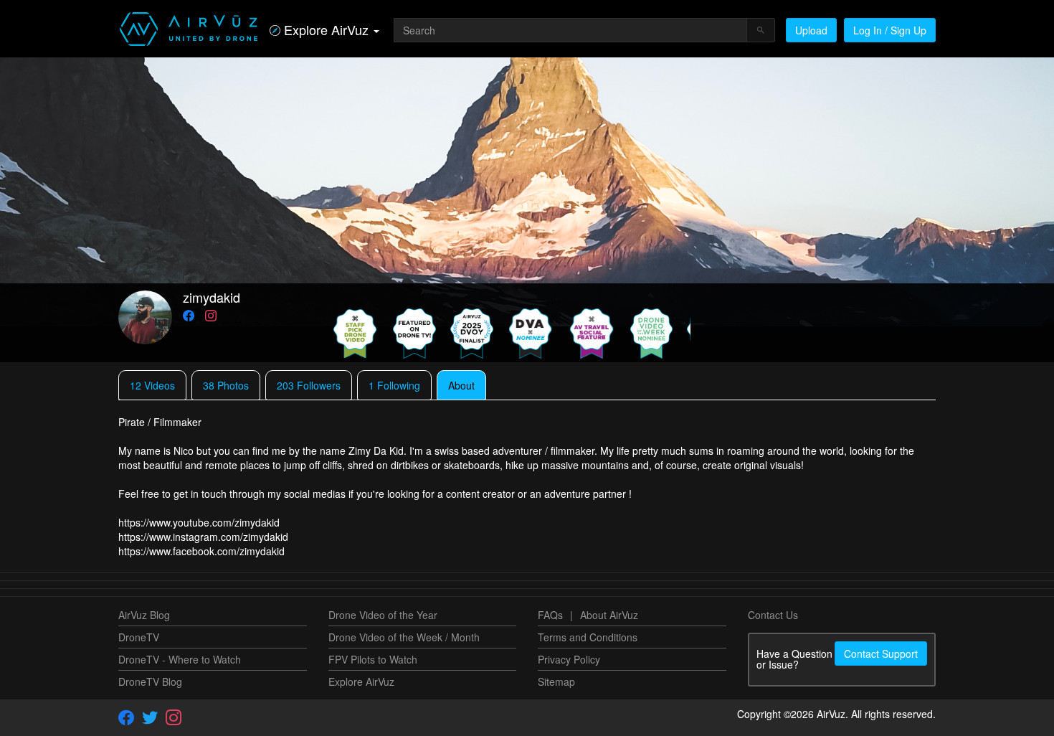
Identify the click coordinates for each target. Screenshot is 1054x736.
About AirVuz (609, 615)
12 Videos (152, 385)
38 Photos (226, 385)
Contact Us (773, 615)
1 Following (394, 385)
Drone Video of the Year (382, 615)
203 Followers (309, 385)
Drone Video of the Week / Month (404, 637)
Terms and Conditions (587, 637)
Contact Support (881, 653)
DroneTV (138, 637)
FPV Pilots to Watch (372, 659)
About (461, 385)
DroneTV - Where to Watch (179, 659)
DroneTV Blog (150, 681)
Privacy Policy (569, 659)
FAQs (550, 615)
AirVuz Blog (144, 615)
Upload (811, 30)
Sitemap (556, 681)
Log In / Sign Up (889, 30)
